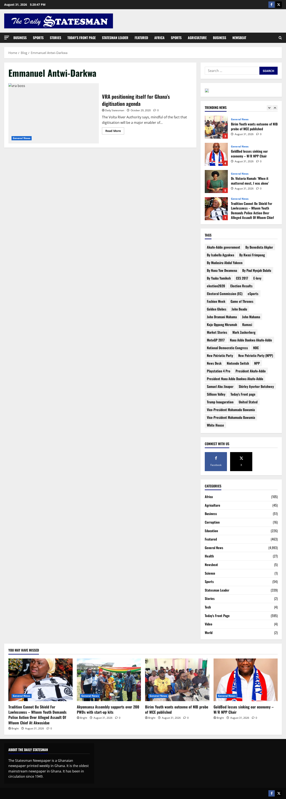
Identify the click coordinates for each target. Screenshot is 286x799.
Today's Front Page (217, 615)
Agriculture (197, 37)
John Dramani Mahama (222, 316)
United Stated (248, 401)
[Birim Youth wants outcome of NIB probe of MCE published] (177, 679)
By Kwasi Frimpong (252, 254)
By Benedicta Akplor (259, 247)
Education (211, 530)
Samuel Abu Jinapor (220, 386)
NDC (256, 347)
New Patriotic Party (220, 355)
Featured (141, 37)
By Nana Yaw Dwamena (222, 270)
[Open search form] (280, 38)
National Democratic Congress (227, 347)
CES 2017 (242, 278)
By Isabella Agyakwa (220, 254)
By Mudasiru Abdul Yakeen (224, 262)
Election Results (241, 285)
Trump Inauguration (220, 401)
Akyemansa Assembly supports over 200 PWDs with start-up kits (108, 709)
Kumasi (247, 324)
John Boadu (239, 309)
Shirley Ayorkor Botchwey (256, 386)
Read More (114, 130)
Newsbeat (239, 37)
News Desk (214, 363)
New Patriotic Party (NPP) (255, 355)
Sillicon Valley (216, 394)
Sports (38, 37)
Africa (159, 37)
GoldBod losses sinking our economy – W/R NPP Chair (216, 154)
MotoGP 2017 (216, 340)
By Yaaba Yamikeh (219, 278)
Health (209, 556)
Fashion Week (216, 301)
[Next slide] (275, 107)
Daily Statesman (114, 110)
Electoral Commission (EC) (224, 293)
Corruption (212, 522)
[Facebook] (271, 4)
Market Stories (217, 332)
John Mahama (251, 316)
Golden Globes (216, 309)
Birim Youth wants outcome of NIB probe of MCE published (216, 127)
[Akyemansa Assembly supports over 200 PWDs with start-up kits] (109, 679)
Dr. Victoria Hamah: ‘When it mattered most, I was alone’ (216, 181)
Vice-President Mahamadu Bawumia (231, 409)
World (209, 632)
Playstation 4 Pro (218, 370)
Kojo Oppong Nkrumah (222, 324)
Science (210, 573)
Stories (55, 37)
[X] (279, 4)
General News (21, 138)
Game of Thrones (242, 301)
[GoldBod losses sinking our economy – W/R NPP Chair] (246, 679)
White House (215, 425)
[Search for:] (232, 71)
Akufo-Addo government (223, 247)
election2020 (216, 285)
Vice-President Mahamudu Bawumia (231, 417)
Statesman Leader (115, 37)
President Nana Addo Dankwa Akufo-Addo (235, 378)
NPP (257, 363)
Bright (15, 728)
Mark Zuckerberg (243, 332)
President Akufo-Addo (251, 370)
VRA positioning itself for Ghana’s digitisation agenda (53, 113)
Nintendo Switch (238, 363)
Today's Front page (243, 394)
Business (20, 37)
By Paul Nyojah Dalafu (256, 270)
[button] (6, 37)
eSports (253, 293)
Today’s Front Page (81, 37)
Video (208, 623)
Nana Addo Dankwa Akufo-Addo (251, 340)
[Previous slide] (269, 107)
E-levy (257, 278)
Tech (208, 607)
